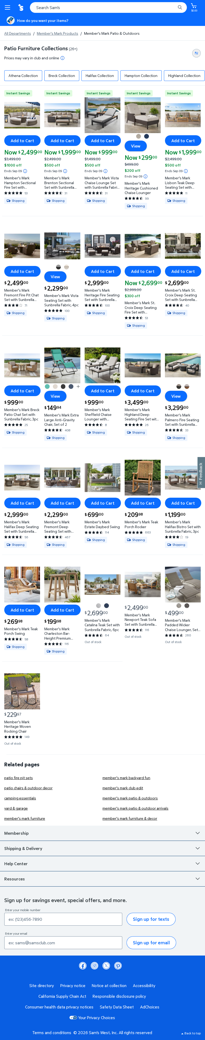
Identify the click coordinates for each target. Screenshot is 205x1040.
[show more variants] (78, 386)
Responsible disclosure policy (119, 996)
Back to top (192, 1033)
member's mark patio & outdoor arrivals (135, 808)
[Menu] (8, 7)
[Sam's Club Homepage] (21, 7)
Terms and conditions (51, 1032)
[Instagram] (94, 966)
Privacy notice (72, 985)
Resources (14, 879)
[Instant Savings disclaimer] (25, 171)
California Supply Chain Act (62, 996)
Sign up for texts (151, 919)
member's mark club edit (122, 787)
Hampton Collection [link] (141, 75)
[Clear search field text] (173, 7)
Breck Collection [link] (62, 75)
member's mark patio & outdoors (130, 798)
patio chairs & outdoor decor (28, 787)
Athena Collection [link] (23, 75)
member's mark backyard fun (126, 777)
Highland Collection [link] (184, 75)
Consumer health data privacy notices (59, 1007)
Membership (16, 833)
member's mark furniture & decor (129, 818)
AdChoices (149, 1007)
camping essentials (20, 798)
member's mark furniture (24, 818)
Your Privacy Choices (96, 1017)
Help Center (16, 864)
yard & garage (16, 808)
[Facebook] (83, 966)
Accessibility (144, 985)
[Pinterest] (118, 966)
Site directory (41, 985)
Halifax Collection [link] (100, 75)
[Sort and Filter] (196, 53)
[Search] (180, 7)
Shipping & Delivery (23, 848)
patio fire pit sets (18, 777)
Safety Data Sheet (117, 1007)
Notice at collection (109, 985)
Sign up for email (151, 942)
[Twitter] (106, 966)
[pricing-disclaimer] (62, 58)
